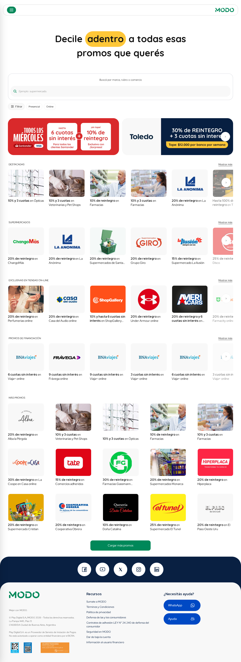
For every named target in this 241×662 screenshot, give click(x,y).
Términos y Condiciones (100, 607)
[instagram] (138, 569)
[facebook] (84, 569)
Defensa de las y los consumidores (106, 617)
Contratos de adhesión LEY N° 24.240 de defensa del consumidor (117, 624)
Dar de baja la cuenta (98, 637)
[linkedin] (156, 569)
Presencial (34, 106)
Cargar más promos (120, 545)
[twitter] (120, 569)
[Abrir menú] (11, 10)
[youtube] (102, 569)
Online (49, 106)
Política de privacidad (98, 612)
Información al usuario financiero (105, 642)
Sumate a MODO (96, 601)
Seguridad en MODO (98, 631)
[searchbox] (119, 91)
